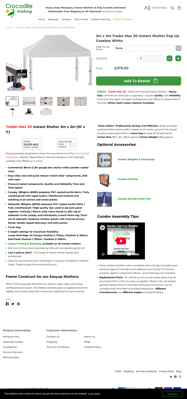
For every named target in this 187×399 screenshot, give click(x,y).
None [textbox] (119, 48)
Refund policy (11, 357)
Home (41, 19)
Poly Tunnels (81, 19)
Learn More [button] (94, 393)
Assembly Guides (13, 341)
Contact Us (53, 336)
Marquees (53, 19)
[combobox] (148, 48)
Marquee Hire (11, 336)
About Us (89, 336)
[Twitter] (170, 376)
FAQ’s (118, 371)
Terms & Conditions (57, 347)
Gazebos (66, 19)
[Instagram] (179, 376)
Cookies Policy (92, 347)
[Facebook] (174, 376)
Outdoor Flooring (100, 19)
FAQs (87, 341)
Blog (178, 371)
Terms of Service (12, 352)
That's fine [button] (172, 394)
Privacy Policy (166, 371)
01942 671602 (159, 7)
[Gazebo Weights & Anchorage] (104, 166)
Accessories (10, 347)
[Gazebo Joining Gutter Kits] (105, 200)
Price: (99, 68)
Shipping (51, 341)
